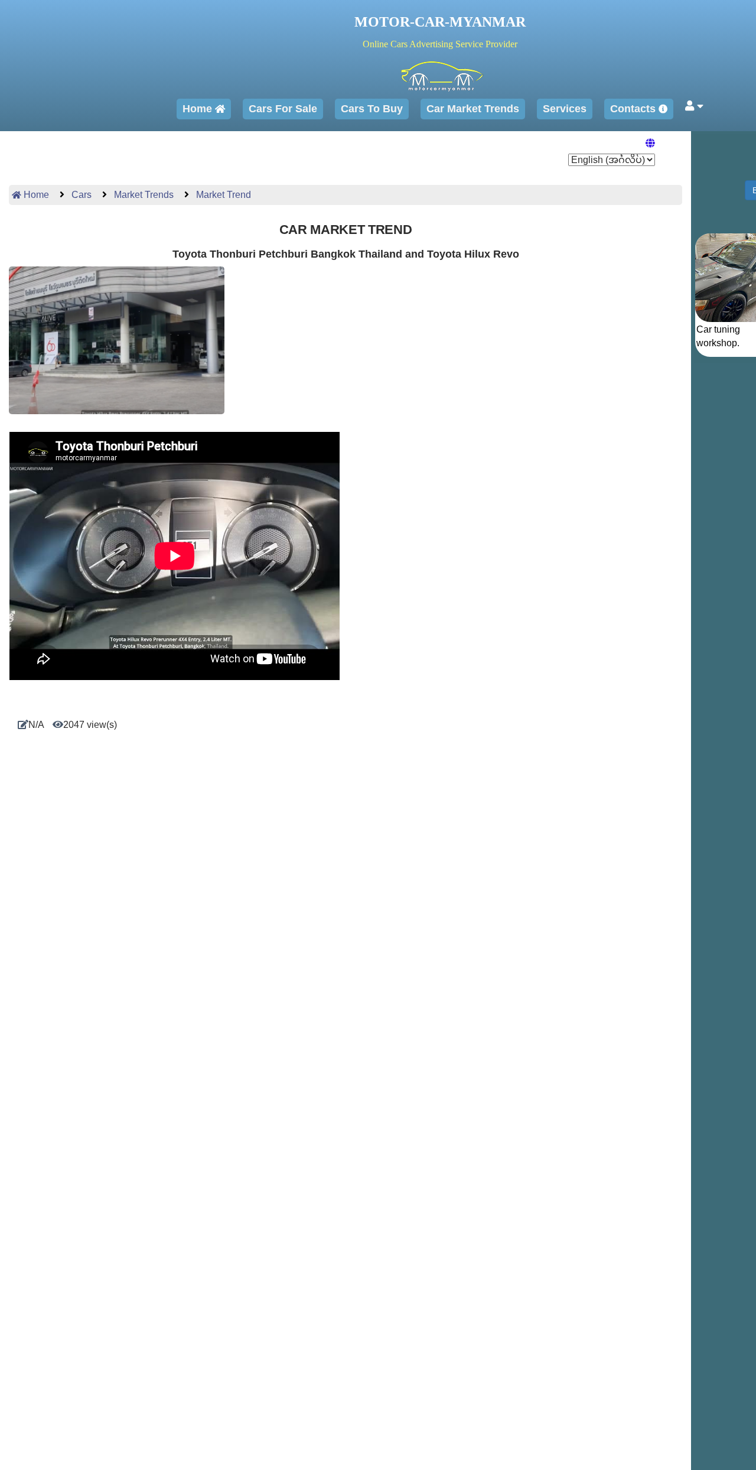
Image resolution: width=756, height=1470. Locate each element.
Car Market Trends (472, 109)
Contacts (634, 109)
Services (564, 109)
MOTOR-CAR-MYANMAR (440, 22)
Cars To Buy (372, 109)
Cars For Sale (283, 109)
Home (199, 109)
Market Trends (143, 195)
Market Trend (222, 195)
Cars (80, 195)
